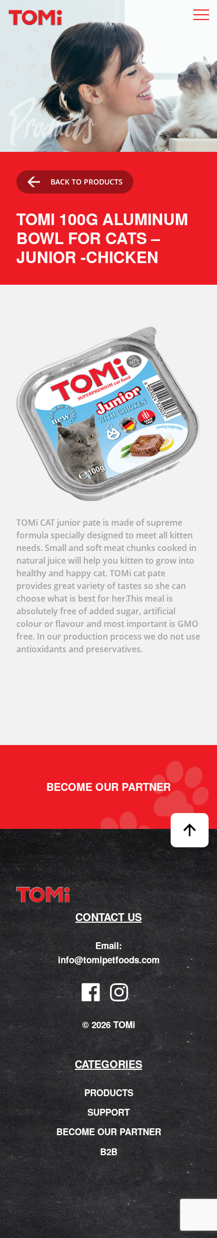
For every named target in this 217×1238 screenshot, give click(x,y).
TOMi (35, 17)
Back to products (87, 182)
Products (108, 1092)
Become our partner (108, 786)
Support (108, 1112)
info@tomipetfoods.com (109, 959)
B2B (108, 1151)
